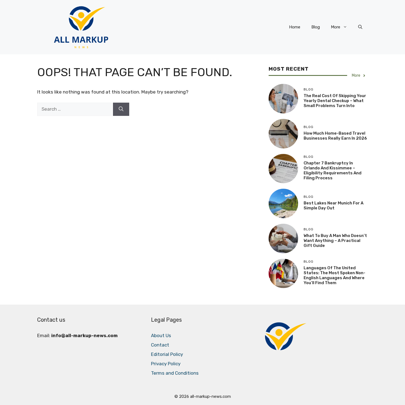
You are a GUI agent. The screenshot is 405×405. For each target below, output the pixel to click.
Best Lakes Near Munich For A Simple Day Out (333, 206)
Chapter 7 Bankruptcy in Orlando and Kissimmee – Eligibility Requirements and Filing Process (332, 170)
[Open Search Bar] (360, 27)
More (335, 27)
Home (294, 27)
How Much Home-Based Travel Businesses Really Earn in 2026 (335, 136)
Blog (315, 27)
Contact (160, 345)
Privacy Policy (165, 363)
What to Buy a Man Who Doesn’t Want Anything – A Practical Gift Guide (335, 240)
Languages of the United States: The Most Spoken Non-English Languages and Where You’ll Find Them (334, 275)
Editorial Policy (167, 354)
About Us (161, 335)
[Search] (121, 109)
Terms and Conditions (175, 373)
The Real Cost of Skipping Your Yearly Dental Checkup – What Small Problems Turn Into (335, 100)
